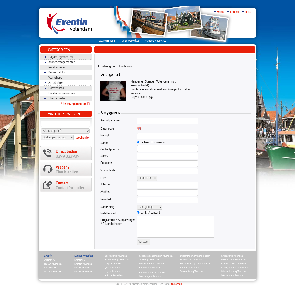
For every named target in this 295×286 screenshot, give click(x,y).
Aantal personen (110, 120)
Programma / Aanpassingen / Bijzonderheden (117, 222)
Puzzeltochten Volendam (233, 259)
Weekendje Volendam (150, 276)
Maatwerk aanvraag (155, 40)
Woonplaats (107, 170)
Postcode (106, 163)
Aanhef (104, 143)
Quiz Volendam (112, 267)
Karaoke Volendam (189, 267)
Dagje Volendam (113, 263)
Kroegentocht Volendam (233, 263)
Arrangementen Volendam (234, 267)
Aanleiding (107, 207)
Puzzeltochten (57, 72)
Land (103, 178)
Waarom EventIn (107, 40)
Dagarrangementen (60, 57)
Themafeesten (57, 98)
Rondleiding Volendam (150, 267)
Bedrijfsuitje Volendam (116, 255)
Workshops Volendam (191, 259)
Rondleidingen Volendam (152, 272)
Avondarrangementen (61, 62)
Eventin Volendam (83, 263)
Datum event (108, 129)
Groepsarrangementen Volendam (156, 255)
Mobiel (105, 192)
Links (248, 12)
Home (220, 12)
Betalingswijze (109, 213)
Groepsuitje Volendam (232, 255)
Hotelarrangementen (61, 93)
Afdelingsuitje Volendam (117, 259)
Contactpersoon (110, 149)
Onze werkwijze (130, 40)
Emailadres (107, 199)
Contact (234, 12)
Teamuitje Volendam (149, 259)
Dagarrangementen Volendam (195, 255)
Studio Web (176, 284)
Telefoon (105, 184)
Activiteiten (55, 83)
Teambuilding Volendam (192, 271)
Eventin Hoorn (81, 267)
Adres (104, 156)
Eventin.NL (79, 260)
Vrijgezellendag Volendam (234, 271)
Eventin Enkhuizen (83, 271)
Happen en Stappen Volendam (195, 263)
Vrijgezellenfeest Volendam (153, 263)
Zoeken (81, 137)
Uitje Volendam (112, 271)
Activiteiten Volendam (116, 275)
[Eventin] (67, 23)
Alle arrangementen (73, 104)
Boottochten (56, 88)
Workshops (55, 78)
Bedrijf (104, 135)
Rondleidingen (57, 67)
